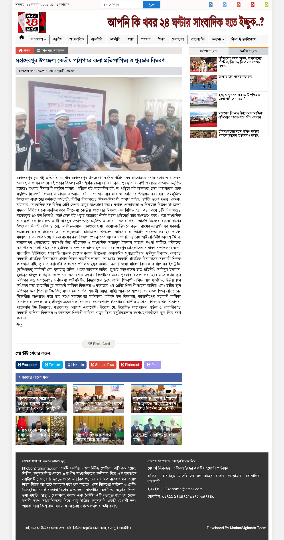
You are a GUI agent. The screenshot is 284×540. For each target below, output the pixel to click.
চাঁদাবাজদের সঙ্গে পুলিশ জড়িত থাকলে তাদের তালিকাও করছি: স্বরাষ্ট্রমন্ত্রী (39, 403)
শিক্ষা (161, 39)
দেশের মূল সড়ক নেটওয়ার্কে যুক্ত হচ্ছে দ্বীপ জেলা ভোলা (98, 406)
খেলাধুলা (178, 39)
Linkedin (77, 365)
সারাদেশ (38, 39)
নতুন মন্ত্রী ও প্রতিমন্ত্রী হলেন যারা (155, 437)
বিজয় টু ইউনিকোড (243, 39)
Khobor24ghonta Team (248, 528)
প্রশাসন (145, 39)
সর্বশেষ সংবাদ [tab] (208, 51)
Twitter (54, 365)
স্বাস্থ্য (131, 39)
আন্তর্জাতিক (76, 39)
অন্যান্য (217, 39)
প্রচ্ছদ (26, 50)
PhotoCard (101, 344)
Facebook (29, 365)
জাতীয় (57, 39)
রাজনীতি (97, 39)
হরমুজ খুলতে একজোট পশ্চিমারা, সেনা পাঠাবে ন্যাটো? (240, 97)
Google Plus (104, 365)
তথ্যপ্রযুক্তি (198, 39)
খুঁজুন (151, 5)
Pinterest (131, 365)
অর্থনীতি (115, 39)
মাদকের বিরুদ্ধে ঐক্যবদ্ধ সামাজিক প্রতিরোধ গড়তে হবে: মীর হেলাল (240, 115)
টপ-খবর (46, 50)
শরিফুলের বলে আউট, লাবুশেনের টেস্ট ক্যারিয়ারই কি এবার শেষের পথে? (240, 62)
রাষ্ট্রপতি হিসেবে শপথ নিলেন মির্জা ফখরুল (93, 437)
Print (154, 365)
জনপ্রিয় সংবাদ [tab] (248, 51)
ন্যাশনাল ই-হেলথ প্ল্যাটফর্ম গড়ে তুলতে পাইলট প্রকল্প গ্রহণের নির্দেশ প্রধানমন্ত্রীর (155, 403)
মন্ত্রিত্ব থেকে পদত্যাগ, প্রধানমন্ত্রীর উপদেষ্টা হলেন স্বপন (39, 435)
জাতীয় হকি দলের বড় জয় (235, 76)
